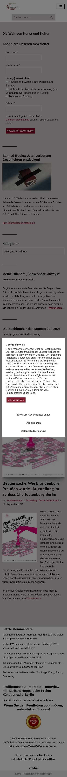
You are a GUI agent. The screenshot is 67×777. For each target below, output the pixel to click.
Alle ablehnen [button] (34, 422)
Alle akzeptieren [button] (16, 400)
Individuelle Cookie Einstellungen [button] (33, 414)
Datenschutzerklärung (33, 431)
